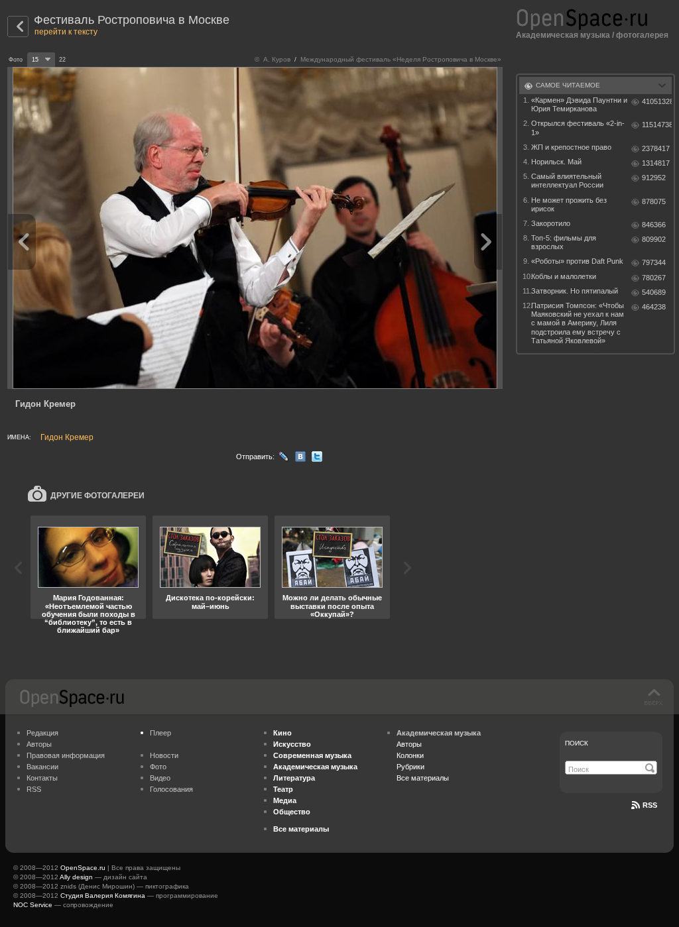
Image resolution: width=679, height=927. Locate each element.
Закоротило (550, 223)
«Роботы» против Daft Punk (577, 261)
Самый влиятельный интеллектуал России (567, 180)
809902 (654, 239)
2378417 (656, 148)
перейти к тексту (65, 31)
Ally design (76, 877)
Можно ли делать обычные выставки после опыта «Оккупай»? (332, 606)
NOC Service (32, 904)
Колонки (410, 755)
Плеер (160, 733)
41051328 (657, 101)
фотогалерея (642, 35)
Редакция (42, 733)
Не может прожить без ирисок (569, 204)
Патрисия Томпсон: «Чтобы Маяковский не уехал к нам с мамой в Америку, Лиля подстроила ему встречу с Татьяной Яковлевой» (577, 323)
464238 (654, 307)
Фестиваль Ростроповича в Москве (131, 20)
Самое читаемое (568, 85)
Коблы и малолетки (563, 276)
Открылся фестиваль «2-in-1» (578, 127)
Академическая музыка (563, 35)
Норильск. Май (556, 162)
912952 (654, 178)
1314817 (656, 163)
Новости (164, 755)
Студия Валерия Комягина (102, 895)
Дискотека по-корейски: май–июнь (210, 602)
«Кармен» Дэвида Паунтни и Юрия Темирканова (579, 104)
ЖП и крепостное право (571, 147)
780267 (654, 278)
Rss (650, 805)
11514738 (657, 125)
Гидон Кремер (66, 437)
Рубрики (410, 767)
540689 (654, 292)
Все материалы (423, 778)
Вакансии (42, 767)
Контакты (42, 778)
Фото (158, 767)
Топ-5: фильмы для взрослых (563, 242)
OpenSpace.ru (82, 867)
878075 (654, 201)
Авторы (39, 744)
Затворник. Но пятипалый (574, 291)
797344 (654, 262)
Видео (160, 778)
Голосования (171, 789)
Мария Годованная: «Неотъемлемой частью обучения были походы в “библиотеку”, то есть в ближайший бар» (88, 613)
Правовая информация (66, 755)
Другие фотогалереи (97, 495)
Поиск (576, 743)
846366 (654, 225)
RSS (34, 789)
